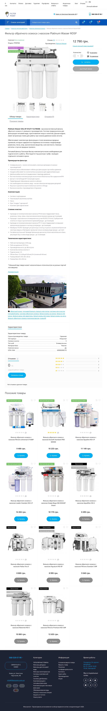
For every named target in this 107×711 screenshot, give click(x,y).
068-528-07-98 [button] (15, 657)
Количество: (77, 52)
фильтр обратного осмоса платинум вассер (23, 318)
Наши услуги (37, 697)
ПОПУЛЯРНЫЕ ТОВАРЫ (40, 662)
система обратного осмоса (29, 314)
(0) (54, 40)
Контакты (13, 3)
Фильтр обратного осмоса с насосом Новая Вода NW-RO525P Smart (53, 503)
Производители (63, 676)
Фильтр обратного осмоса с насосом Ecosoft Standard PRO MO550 (53, 439)
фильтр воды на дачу (58, 316)
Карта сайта (62, 674)
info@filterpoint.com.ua (16, 680)
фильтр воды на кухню (48, 314)
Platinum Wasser (61, 43)
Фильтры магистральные (41, 672)
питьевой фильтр (29, 311)
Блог (76, 3)
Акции (60, 679)
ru (90, 2)
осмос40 (43, 318)
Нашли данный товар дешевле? (83, 46)
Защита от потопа (39, 695)
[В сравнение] (32, 400)
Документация (13, 272)
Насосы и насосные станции (42, 692)
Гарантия (36, 3)
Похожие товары (16, 121)
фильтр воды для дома (41, 316)
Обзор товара (15, 116)
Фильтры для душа (39, 665)
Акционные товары (66, 5)
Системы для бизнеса (40, 679)
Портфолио (45, 3)
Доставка (28, 3)
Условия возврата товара (66, 662)
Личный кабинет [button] (92, 6)
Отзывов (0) (49, 116)
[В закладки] (35, 400)
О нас (6, 5)
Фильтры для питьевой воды (19, 28)
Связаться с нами (16, 666)
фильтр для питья (42, 311)
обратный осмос (16, 311)
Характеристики (32, 116)
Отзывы (82, 3)
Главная (7, 28)
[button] (66, 14)
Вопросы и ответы (54, 5)
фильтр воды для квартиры (23, 316)
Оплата (20, 3)
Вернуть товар (63, 665)
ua (87, 2)
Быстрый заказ (86, 69)
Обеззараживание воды (41, 690)
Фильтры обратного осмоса (37, 28)
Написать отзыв (17, 375)
